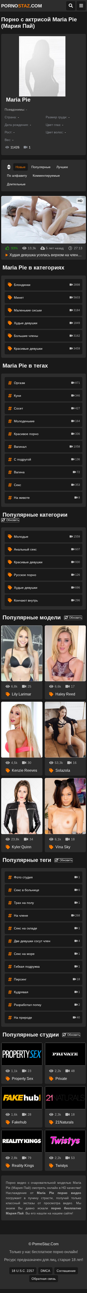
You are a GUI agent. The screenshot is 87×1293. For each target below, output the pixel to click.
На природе (47, 1017)
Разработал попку (47, 1005)
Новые (21, 167)
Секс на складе (47, 928)
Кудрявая (47, 992)
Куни (47, 395)
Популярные (41, 167)
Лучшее (62, 167)
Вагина (47, 472)
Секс (47, 485)
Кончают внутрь (47, 600)
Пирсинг (47, 979)
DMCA (45, 1271)
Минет (47, 297)
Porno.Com (21, 5)
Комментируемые (46, 175)
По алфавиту (17, 175)
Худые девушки (47, 323)
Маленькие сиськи (47, 310)
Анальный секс (47, 549)
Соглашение (66, 1271)
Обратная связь (44, 1278)
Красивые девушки (47, 348)
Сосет (47, 408)
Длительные (16, 184)
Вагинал (47, 446)
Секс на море (47, 954)
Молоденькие (47, 421)
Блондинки (47, 285)
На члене (47, 915)
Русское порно (47, 575)
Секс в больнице (47, 890)
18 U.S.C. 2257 (23, 1271)
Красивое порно (47, 434)
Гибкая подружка (47, 966)
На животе (47, 497)
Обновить (12, 520)
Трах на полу (47, 903)
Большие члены (47, 336)
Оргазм (47, 383)
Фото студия (47, 877)
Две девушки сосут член (47, 941)
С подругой (47, 459)
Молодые (47, 536)
